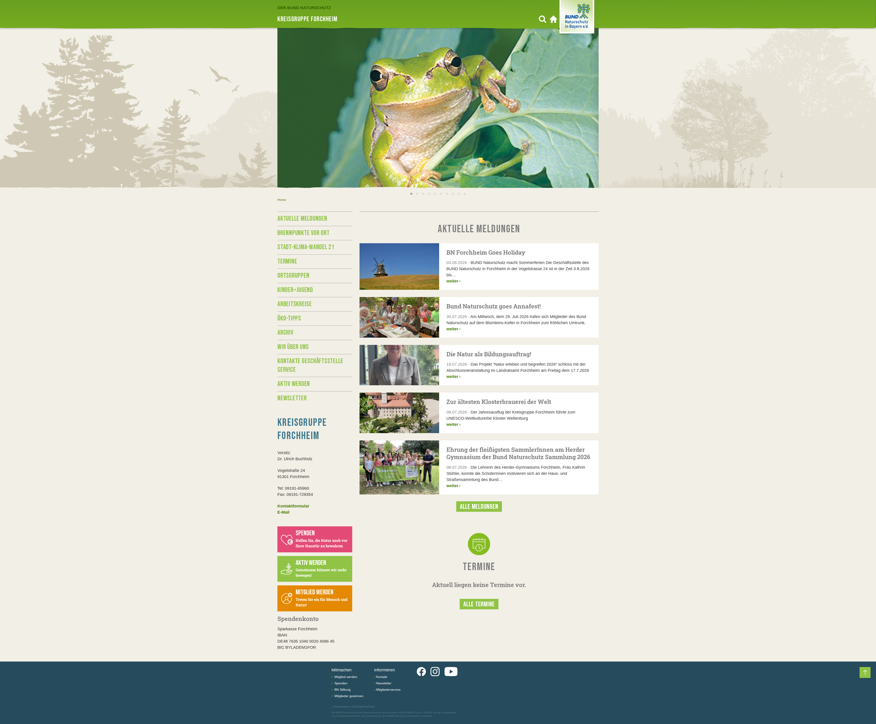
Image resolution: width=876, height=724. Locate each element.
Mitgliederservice (388, 689)
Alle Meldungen (479, 507)
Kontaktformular (293, 506)
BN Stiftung (342, 689)
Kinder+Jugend (295, 290)
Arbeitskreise (294, 304)
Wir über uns (293, 347)
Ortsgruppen (293, 276)
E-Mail (283, 512)
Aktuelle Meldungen (302, 219)
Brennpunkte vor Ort (303, 233)
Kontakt (381, 677)
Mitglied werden (345, 677)
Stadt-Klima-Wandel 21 (305, 247)
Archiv (285, 332)
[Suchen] (542, 19)
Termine (287, 261)
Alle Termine (479, 604)
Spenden (340, 683)
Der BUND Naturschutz (304, 7)
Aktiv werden (293, 384)
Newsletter (292, 398)
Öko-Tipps (289, 318)
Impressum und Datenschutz (353, 706)
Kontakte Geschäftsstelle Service (310, 365)
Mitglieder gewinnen (348, 696)
